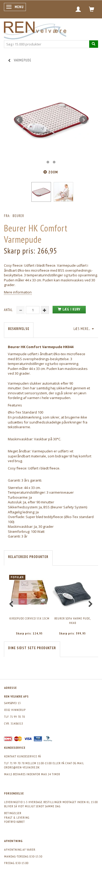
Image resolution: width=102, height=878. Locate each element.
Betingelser (12, 813)
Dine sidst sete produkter (32, 648)
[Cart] (91, 9)
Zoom (53, 172)
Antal (9, 310)
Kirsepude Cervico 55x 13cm (29, 618)
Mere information (18, 292)
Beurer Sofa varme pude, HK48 (72, 620)
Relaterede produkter (28, 557)
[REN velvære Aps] (35, 29)
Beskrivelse (18, 329)
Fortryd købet (14, 822)
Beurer (18, 216)
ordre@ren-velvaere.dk (22, 767)
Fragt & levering (16, 817)
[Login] (78, 9)
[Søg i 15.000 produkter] (93, 44)
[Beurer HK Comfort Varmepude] (51, 120)
